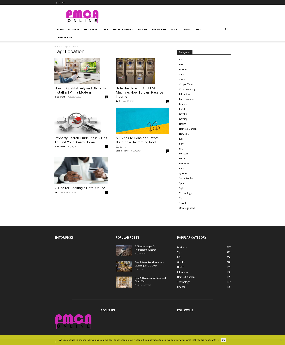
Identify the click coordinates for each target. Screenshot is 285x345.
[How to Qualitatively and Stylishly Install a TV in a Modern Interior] (81, 71)
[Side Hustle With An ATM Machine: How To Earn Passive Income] (142, 71)
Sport (182, 183)
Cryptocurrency (187, 89)
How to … (184, 133)
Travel (186, 29)
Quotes (183, 173)
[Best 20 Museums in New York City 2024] (124, 282)
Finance (183, 104)
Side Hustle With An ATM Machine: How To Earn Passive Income (139, 92)
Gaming (183, 118)
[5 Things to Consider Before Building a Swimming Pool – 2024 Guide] (142, 121)
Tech (105, 29)
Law (181, 143)
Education (90, 29)
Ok (223, 340)
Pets (181, 168)
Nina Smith (59, 97)
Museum (184, 153)
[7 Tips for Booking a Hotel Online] (81, 170)
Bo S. (118, 101)
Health (142, 29)
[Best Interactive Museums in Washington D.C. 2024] (124, 266)
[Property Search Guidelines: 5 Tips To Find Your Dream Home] (81, 121)
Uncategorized (187, 208)
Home (60, 29)
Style (174, 29)
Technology (185, 193)
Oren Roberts (122, 150)
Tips (198, 29)
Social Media (186, 178)
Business (73, 29)
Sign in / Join (59, 2)
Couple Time (186, 84)
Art (180, 59)
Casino (182, 79)
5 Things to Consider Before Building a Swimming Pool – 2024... (137, 142)
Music (182, 158)
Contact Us (64, 37)
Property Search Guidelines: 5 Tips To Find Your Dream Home (80, 140)
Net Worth (159, 29)
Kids (181, 138)
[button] (227, 29)
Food (182, 109)
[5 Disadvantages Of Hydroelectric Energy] (124, 250)
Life (181, 148)
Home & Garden (188, 128)
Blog (181, 64)
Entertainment (123, 29)
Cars (181, 74)
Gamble (183, 113)
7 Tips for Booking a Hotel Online (79, 188)
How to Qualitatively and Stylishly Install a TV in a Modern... (80, 90)
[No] (281, 340)
